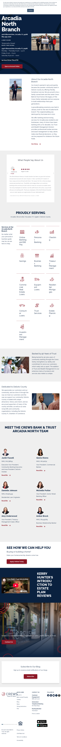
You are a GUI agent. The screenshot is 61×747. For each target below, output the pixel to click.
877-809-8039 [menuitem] (35, 705)
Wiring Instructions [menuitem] (21, 706)
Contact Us (9, 642)
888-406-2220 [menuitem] (36, 699)
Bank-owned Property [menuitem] (22, 697)
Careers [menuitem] (19, 699)
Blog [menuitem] (18, 701)
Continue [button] (30, 10)
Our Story (34, 144)
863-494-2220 (6, 37)
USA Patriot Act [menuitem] (20, 733)
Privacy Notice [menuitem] (20, 730)
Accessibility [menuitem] (20, 740)
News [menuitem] (18, 704)
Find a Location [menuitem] (36, 713)
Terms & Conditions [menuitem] (22, 737)
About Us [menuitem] (19, 695)
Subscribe (30, 676)
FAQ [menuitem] (18, 708)
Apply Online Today (17, 561)
